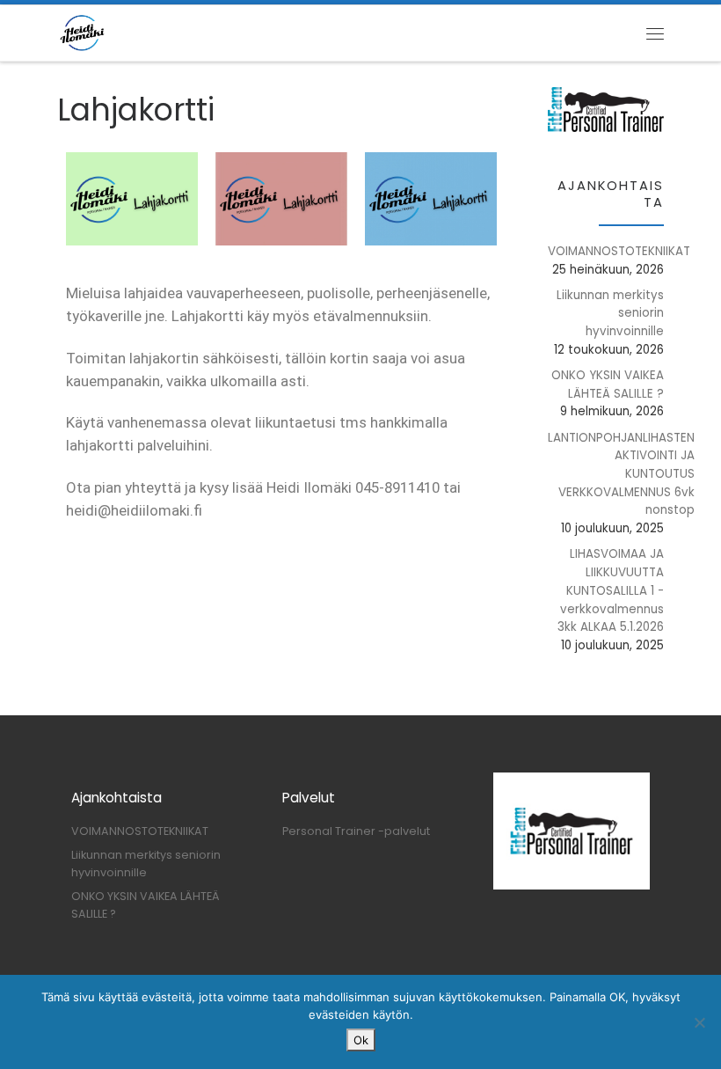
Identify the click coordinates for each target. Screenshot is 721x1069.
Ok (360, 1040)
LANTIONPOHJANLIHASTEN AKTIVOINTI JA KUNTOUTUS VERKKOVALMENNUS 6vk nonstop (621, 474)
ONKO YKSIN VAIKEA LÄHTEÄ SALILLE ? (607, 384)
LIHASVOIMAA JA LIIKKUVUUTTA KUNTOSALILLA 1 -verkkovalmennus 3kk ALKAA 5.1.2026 (610, 590)
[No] (699, 1022)
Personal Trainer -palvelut (356, 831)
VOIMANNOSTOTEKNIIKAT (619, 251)
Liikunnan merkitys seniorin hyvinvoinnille (610, 313)
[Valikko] (655, 33)
